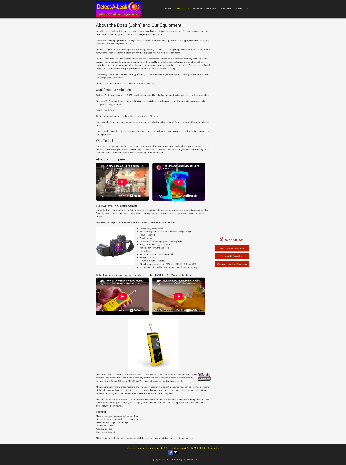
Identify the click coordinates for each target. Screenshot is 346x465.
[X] (175, 452)
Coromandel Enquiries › (231, 256)
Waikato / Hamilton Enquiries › (232, 264)
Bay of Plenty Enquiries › (232, 248)
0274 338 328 (198, 447)
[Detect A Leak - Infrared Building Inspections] (118, 9)
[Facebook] (170, 452)
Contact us (214, 447)
